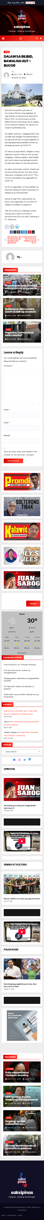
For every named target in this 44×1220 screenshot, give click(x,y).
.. (14, 72)
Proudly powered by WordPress (14, 1207)
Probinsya (9, 1069)
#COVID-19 (16, 78)
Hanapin (33, 603)
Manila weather (22, 653)
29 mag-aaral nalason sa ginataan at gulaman (20, 1147)
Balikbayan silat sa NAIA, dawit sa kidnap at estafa (20, 310)
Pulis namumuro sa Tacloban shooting (20, 665)
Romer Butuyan (26, 292)
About (20, 1215)
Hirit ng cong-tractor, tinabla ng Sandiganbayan (21, 1098)
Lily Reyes (29, 1103)
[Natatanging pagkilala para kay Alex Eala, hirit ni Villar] (22, 969)
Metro (7, 52)
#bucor (29, 74)
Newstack (35, 1207)
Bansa (8, 1093)
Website (7, 435)
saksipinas (22, 26)
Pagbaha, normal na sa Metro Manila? (19, 334)
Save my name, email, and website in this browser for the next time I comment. (20, 453)
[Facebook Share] (7, 227)
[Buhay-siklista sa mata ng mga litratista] (22, 885)
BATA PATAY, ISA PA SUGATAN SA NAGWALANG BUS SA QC (14, 240)
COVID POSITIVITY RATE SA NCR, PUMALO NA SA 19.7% (29, 240)
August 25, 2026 (14, 1079)
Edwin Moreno (25, 315)
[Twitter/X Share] (12, 227)
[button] (37, 38)
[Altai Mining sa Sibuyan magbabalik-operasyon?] (22, 790)
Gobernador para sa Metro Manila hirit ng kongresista (21, 287)
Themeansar (22, 1210)
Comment (8, 366)
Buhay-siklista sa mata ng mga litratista (22, 898)
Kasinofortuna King (11, 711)
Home (3, 1215)
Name (7, 410)
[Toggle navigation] (20, 38)
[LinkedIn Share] (17, 227)
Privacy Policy (11, 1215)
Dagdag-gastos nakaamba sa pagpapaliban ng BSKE (19, 1124)
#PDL (24, 78)
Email (7, 423)
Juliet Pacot (30, 1079)
